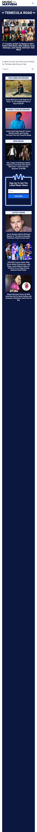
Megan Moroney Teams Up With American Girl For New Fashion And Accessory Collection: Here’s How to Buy (18, 297)
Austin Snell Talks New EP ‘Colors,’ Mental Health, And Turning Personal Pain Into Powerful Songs (18, 133)
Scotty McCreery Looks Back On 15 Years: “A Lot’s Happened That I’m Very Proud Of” (18, 101)
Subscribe (18, 196)
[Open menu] (33, 3)
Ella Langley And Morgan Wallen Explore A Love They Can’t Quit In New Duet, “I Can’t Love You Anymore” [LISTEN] (18, 166)
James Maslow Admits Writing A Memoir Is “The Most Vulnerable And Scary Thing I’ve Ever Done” (18, 236)
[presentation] (18, 88)
